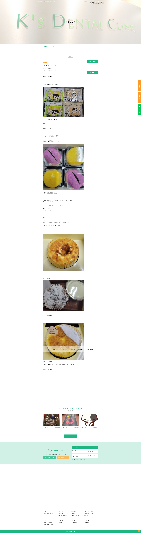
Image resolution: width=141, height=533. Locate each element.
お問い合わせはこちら (63, 457)
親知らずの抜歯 (74, 519)
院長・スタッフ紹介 (89, 511)
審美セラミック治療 (75, 515)
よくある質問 (81, 349)
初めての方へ (74, 511)
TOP (49, 349)
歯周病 (59, 519)
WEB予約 (139, 98)
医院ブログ (48, 46)
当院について (60, 511)
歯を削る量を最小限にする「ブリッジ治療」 (62, 516)
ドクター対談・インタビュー (49, 513)
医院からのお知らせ (48, 522)
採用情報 (87, 522)
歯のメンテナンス (88, 519)
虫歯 (45, 519)
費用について (60, 513)
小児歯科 (45, 520)
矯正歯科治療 (60, 520)
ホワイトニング (88, 515)
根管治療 (73, 520)
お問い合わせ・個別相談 (49, 524)
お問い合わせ (90, 349)
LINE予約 (139, 110)
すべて (90, 64)
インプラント (74, 513)
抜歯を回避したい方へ (89, 520)
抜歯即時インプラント (89, 513)
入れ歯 (45, 515)
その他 (90, 68)
